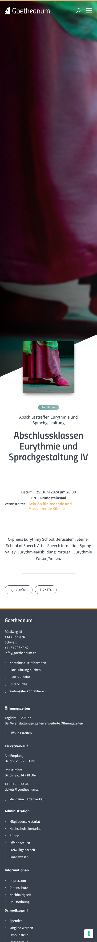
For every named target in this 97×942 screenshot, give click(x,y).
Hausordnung (19, 902)
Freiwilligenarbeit (22, 850)
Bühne (14, 836)
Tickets (46, 589)
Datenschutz (18, 888)
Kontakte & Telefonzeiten (27, 663)
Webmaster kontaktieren (27, 691)
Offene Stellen (19, 843)
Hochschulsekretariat (25, 828)
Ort (33, 498)
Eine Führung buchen (25, 670)
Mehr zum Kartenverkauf (27, 799)
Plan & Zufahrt (19, 677)
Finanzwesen (19, 857)
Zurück (22, 590)
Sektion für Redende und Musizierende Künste (50, 506)
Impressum (17, 880)
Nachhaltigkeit (20, 895)
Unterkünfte (18, 684)
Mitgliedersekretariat (24, 821)
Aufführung (49, 407)
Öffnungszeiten (20, 733)
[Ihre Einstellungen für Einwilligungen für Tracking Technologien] (88, 933)
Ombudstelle (18, 935)
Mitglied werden (21, 928)
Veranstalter (15, 503)
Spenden (16, 921)
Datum (27, 492)
